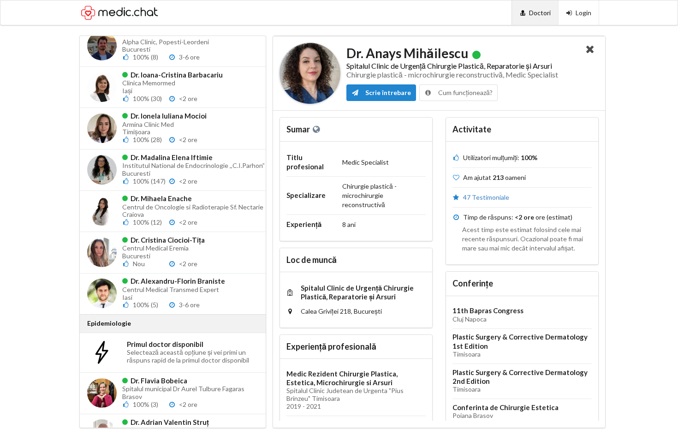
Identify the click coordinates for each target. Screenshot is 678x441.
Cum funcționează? (465, 92)
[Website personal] (317, 129)
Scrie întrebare (387, 92)
